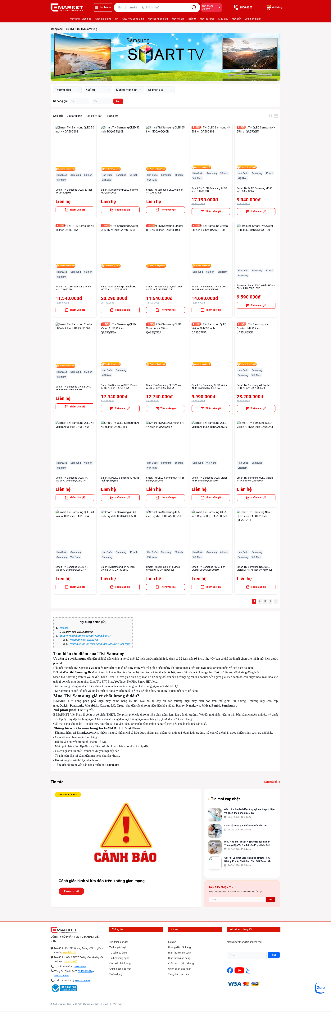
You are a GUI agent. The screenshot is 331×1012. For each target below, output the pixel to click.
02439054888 (82, 980)
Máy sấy (236, 18)
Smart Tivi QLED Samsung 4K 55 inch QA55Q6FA (254, 190)
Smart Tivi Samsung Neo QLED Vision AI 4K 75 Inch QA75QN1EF (255, 568)
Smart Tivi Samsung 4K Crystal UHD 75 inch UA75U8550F (253, 386)
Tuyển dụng (115, 974)
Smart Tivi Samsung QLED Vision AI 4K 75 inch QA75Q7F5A (119, 386)
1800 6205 (80, 966)
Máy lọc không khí (158, 18)
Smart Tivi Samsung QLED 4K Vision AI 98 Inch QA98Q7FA (72, 479)
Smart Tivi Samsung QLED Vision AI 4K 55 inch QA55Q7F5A (210, 386)
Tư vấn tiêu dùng (118, 952)
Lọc (118, 101)
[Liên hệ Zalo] (320, 988)
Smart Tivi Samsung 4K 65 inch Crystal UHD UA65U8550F (208, 568)
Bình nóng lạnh (253, 18)
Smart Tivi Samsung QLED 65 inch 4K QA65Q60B (164, 191)
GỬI (270, 899)
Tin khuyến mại (117, 947)
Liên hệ (172, 941)
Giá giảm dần (94, 115)
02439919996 (85, 971)
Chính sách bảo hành (179, 968)
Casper (104, 705)
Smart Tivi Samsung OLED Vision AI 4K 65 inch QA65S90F (255, 479)
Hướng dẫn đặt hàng (179, 947)
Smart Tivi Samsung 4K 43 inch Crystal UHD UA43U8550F (118, 568)
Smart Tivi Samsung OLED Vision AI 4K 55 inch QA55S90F (210, 479)
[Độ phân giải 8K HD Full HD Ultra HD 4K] (160, 89)
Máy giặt (223, 18)
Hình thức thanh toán (179, 952)
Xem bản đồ (69, 952)
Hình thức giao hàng (179, 958)
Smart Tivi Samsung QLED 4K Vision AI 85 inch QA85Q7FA (72, 568)
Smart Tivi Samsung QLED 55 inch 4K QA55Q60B (119, 191)
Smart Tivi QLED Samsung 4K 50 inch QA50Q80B (209, 190)
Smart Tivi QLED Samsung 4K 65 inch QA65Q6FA (73, 288)
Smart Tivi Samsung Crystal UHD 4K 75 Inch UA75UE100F (119, 288)
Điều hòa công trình (133, 18)
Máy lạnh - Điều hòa (80, 18)
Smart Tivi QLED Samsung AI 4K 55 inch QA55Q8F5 (165, 479)
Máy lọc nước (207, 18)
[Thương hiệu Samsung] (67, 89)
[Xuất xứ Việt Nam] (98, 89)
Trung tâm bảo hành (179, 974)
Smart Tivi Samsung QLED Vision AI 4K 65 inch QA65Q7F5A (164, 386)
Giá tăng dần (74, 115)
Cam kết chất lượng (120, 963)
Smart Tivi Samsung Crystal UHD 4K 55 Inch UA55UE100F (164, 288)
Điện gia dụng (103, 18)
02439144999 (61, 975)
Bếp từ (192, 18)
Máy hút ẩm (178, 18)
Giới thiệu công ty (118, 941)
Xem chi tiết (71, 891)
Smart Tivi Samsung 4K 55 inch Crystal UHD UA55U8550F (163, 568)
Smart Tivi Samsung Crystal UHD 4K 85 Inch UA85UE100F (73, 388)
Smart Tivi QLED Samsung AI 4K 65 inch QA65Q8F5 (120, 479)
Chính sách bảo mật (120, 968)
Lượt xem (113, 115)
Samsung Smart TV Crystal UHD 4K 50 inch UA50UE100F (256, 287)
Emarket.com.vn (87, 732)
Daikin (64, 705)
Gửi (274, 955)
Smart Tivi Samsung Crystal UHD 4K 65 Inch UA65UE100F (209, 288)
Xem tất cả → (272, 781)
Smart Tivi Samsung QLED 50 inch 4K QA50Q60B (74, 191)
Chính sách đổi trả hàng (181, 963)
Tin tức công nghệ (119, 958)
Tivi (116, 18)
